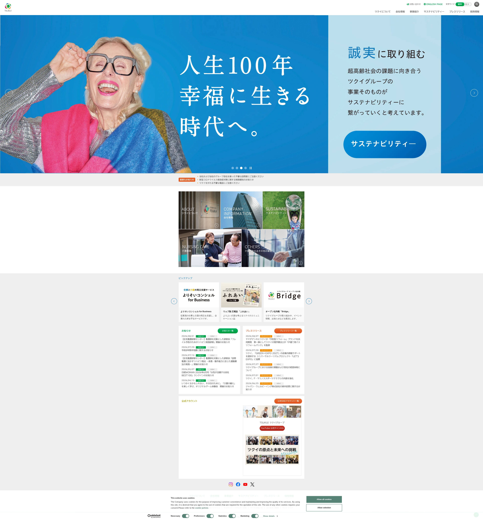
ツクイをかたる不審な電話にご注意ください (219, 183)
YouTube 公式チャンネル (272, 428)
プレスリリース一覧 (288, 331)
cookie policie (201, 508)
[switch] (210, 516)
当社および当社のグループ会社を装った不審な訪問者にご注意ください (231, 176)
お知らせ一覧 (227, 331)
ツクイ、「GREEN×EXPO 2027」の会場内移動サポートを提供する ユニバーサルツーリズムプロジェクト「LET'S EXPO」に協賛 (273, 356)
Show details (269, 516)
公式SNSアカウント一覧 (288, 401)
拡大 (467, 4)
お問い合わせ (415, 4)
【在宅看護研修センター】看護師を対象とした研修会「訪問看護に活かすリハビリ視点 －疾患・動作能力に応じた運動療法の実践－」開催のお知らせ (209, 361)
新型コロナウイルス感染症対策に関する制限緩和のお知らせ (226, 180)
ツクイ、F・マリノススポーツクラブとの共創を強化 (269, 378)
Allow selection (324, 508)
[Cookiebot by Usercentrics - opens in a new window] (154, 516)
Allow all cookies (324, 499)
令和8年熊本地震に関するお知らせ (197, 350)
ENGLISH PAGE (434, 4)
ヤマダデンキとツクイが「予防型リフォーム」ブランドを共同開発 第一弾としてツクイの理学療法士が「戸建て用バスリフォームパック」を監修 (273, 342)
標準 (460, 4)
